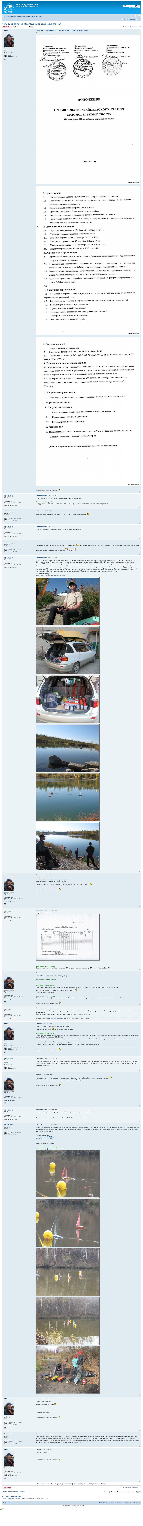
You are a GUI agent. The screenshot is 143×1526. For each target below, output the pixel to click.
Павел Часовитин (42, 495)
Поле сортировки (67, 1483)
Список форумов (10, 16)
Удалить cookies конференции (116, 1502)
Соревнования (20, 16)
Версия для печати (135, 16)
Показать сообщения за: (43, 1483)
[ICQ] (5, 59)
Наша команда (103, 1502)
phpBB (64, 1505)
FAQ (125, 19)
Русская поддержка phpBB (71, 1506)
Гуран (39, 510)
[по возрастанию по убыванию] (97, 1483)
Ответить (4, 26)
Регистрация (131, 19)
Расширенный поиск (134, 7)
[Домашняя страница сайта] (9, 8)
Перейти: (106, 1491)
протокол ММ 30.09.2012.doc (46, 1137)
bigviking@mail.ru (63, 880)
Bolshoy (39, 33)
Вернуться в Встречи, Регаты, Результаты (14, 1491)
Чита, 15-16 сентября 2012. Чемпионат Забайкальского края (31, 24)
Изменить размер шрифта (138, 16)
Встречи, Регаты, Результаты (34, 16)
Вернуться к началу (139, 492)
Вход (138, 19)
